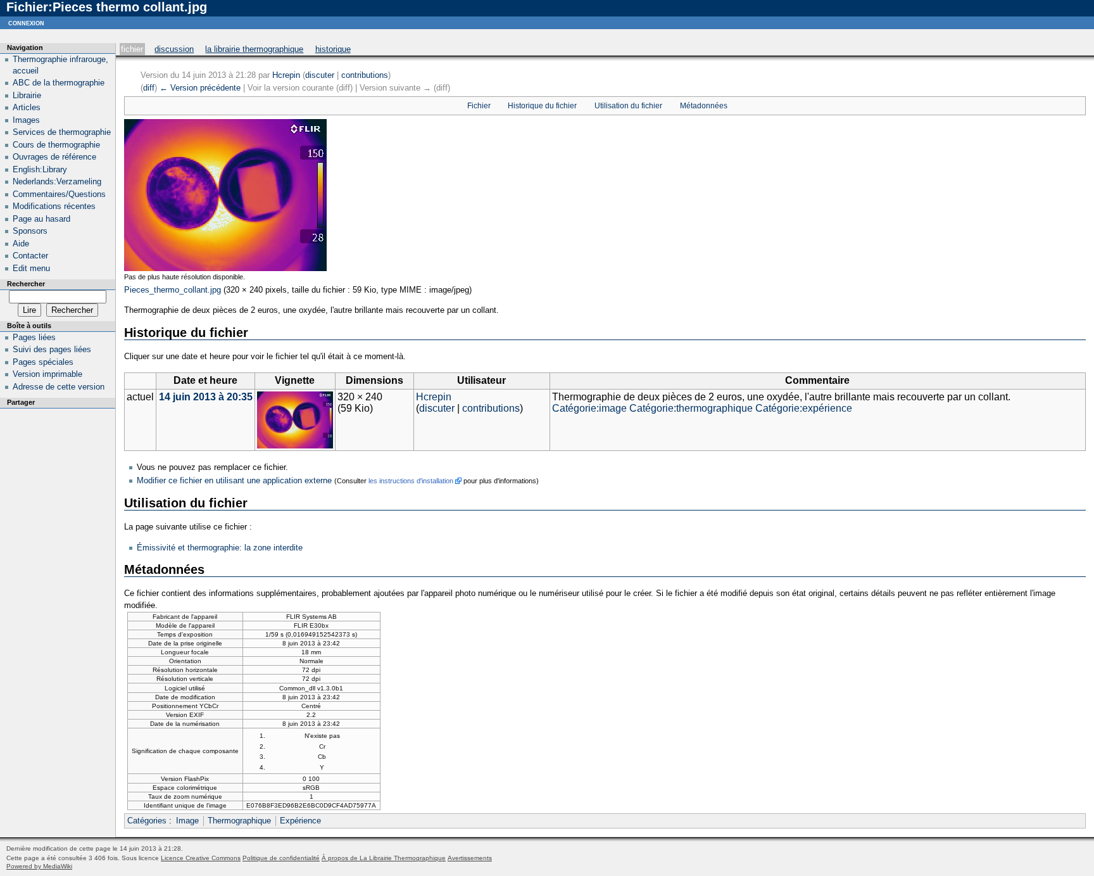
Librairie (27, 95)
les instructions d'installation (410, 481)
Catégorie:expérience (803, 408)
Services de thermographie (62, 132)
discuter (319, 75)
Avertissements (470, 857)
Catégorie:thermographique (691, 408)
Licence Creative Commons (201, 857)
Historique (333, 49)
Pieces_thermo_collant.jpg (172, 290)
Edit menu (31, 268)
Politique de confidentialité (281, 857)
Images (26, 120)
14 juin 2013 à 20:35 (206, 396)
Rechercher (26, 284)
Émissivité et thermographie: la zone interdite (220, 547)
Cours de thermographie (56, 144)
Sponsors (30, 231)
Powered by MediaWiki (39, 866)
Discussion (174, 49)
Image (187, 820)
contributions (364, 75)
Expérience (300, 820)
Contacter (30, 255)
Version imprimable (47, 374)
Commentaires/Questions (59, 194)
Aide (21, 243)
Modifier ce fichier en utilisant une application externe (234, 480)
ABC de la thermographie (58, 82)
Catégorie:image (589, 408)
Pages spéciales (43, 362)
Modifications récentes (54, 206)
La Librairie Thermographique (254, 49)
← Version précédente (200, 87)
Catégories (147, 820)
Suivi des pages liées (52, 349)
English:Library (40, 169)
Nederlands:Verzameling (57, 181)
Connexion (26, 22)
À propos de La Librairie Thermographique (384, 857)
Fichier (132, 49)
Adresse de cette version (58, 386)
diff (148, 87)
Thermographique (239, 820)
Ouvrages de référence (54, 157)
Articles (27, 107)
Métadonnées (703, 105)
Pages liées (34, 337)
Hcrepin (286, 75)
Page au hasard (41, 219)
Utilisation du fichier (628, 105)
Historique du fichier (542, 105)
